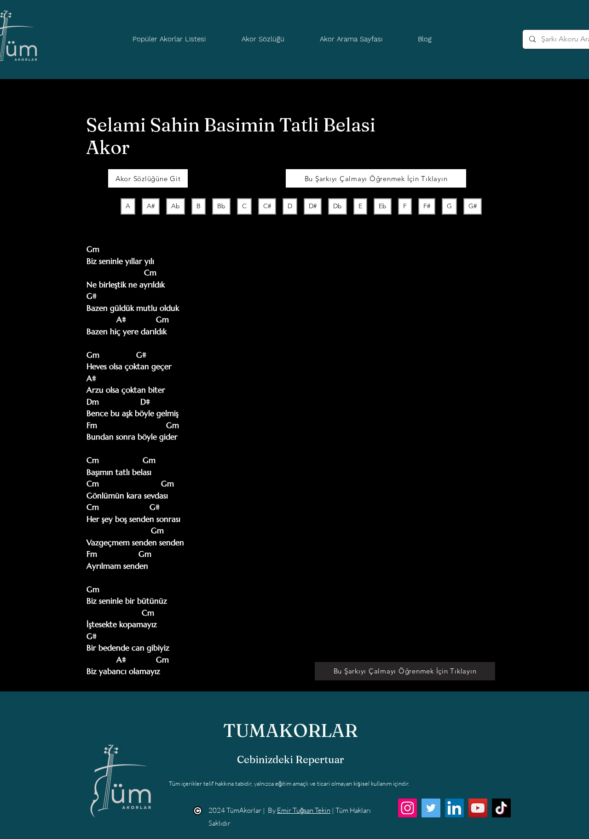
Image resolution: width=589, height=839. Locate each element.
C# (267, 206)
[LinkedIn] (454, 808)
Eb (383, 206)
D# (313, 206)
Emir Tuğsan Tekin (303, 810)
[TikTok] (501, 808)
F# (426, 206)
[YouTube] (477, 808)
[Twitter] (431, 808)
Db (337, 206)
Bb (221, 206)
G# (472, 206)
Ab (175, 206)
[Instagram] (407, 808)
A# (151, 206)
